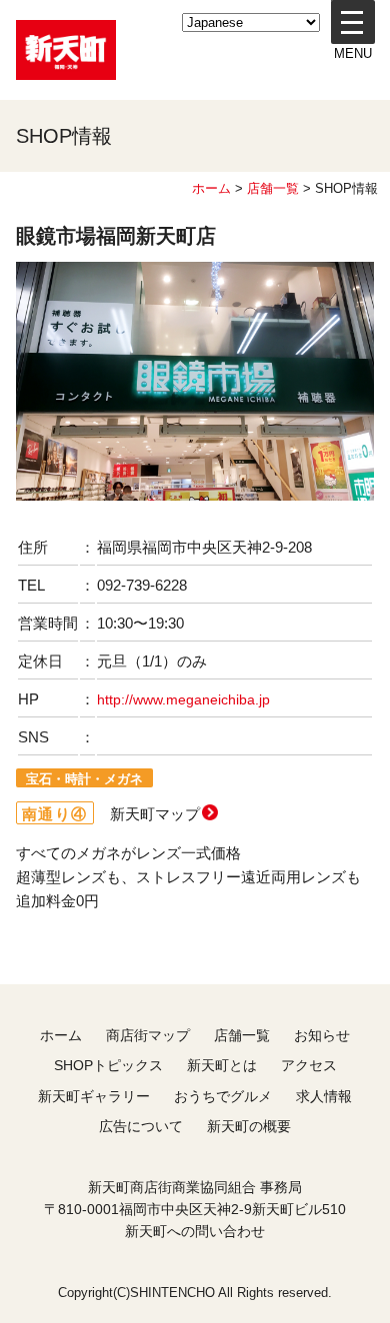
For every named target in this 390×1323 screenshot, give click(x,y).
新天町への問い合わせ (195, 1231)
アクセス (309, 1065)
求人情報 (324, 1096)
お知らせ (322, 1035)
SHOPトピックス (108, 1065)
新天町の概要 (249, 1126)
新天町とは (222, 1065)
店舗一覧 (273, 188)
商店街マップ (148, 1035)
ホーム (211, 188)
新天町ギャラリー (94, 1096)
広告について (141, 1126)
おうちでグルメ (223, 1096)
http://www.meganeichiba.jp (183, 699)
